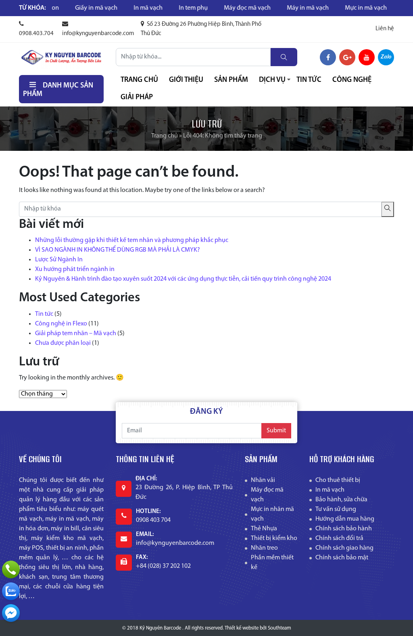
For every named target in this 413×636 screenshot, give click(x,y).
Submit (276, 430)
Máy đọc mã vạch (231, 8)
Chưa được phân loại (63, 343)
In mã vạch (132, 8)
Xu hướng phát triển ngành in (75, 269)
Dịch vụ (272, 80)
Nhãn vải (263, 480)
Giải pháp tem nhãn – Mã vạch (75, 333)
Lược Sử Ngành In (59, 259)
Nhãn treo (264, 548)
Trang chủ (164, 136)
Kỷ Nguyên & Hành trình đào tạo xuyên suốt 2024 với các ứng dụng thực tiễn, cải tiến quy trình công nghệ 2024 (183, 279)
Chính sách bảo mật (341, 558)
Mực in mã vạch (350, 8)
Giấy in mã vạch (80, 8)
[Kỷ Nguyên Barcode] (61, 57)
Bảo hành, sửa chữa (341, 499)
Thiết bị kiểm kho (274, 538)
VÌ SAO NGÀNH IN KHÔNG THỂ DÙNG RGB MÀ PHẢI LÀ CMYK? (117, 250)
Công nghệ (351, 80)
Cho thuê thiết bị (337, 480)
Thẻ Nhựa (264, 528)
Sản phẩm (231, 80)
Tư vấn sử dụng (335, 509)
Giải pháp (137, 97)
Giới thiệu (186, 80)
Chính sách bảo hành (343, 528)
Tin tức (308, 80)
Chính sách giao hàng (344, 548)
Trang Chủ (139, 80)
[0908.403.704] (11, 569)
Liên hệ (384, 29)
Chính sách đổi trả (339, 538)
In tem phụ (177, 8)
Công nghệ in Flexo (61, 324)
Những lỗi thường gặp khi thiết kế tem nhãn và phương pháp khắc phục (131, 240)
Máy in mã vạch (292, 8)
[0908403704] (11, 591)
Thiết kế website (242, 628)
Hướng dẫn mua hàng (344, 519)
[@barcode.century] (11, 613)
